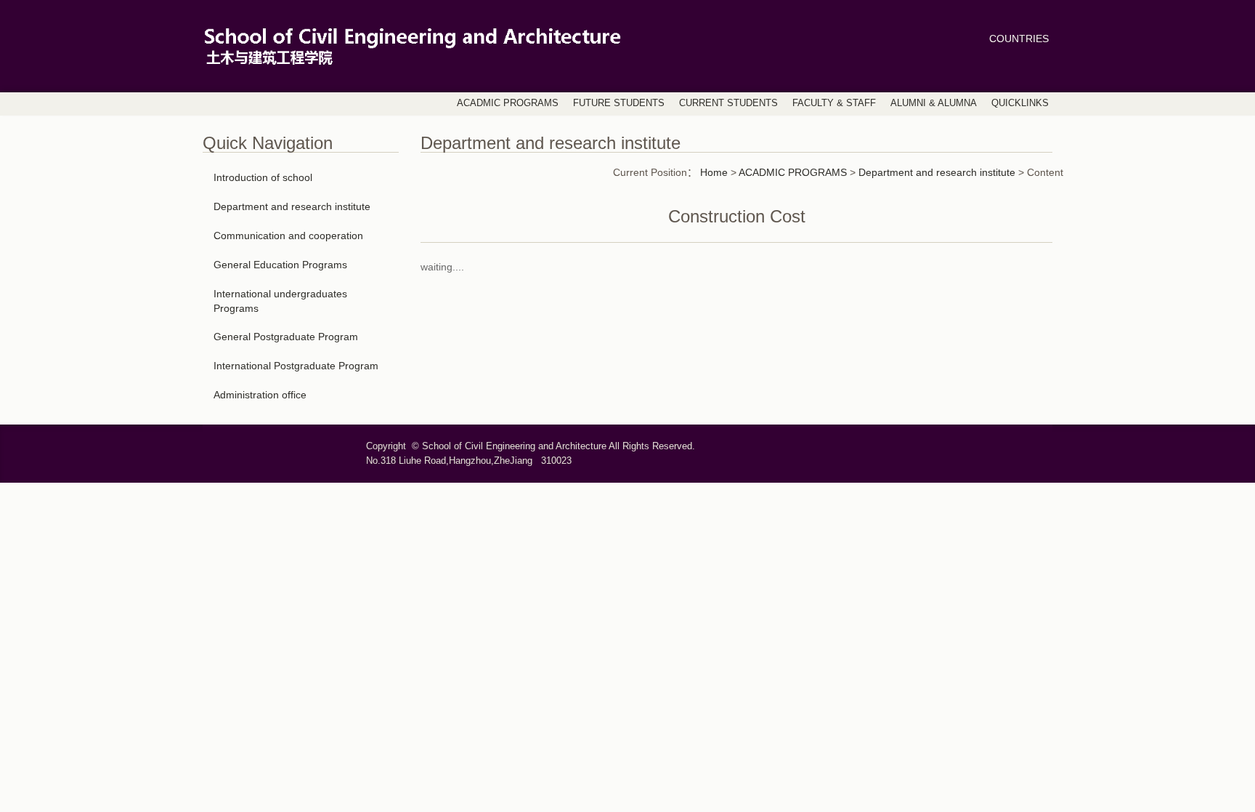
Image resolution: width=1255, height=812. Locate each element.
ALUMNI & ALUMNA (933, 103)
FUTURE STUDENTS (619, 103)
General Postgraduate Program (286, 336)
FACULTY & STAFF (834, 103)
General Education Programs (280, 264)
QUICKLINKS (1020, 103)
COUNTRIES (1019, 38)
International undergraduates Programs (280, 301)
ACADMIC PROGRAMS (508, 103)
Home (714, 172)
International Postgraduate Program (296, 365)
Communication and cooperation (288, 235)
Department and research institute (292, 206)
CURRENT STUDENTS (728, 103)
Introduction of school (263, 177)
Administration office (260, 395)
